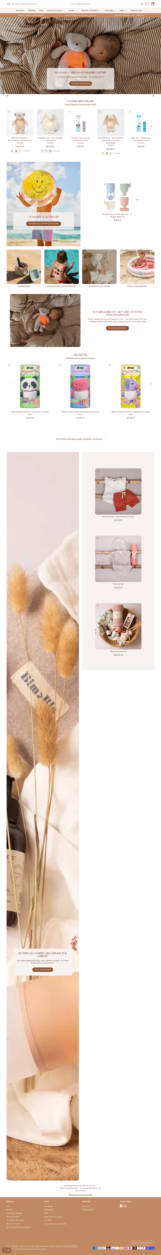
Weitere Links (137, 10)
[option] (80, 15)
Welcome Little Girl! (118, 651)
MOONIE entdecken (117, 328)
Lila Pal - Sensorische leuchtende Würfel (81, 139)
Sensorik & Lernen (55, 10)
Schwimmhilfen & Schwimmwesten (61, 286)
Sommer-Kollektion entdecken (43, 223)
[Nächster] (153, 95)
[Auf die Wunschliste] (9, 111)
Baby (122, 10)
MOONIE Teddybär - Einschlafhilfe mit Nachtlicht (20, 139)
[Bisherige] (8, 95)
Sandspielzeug (24, 286)
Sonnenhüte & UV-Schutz (99, 286)
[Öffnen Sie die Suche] (9, 4)
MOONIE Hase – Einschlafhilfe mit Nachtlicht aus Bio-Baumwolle (110, 140)
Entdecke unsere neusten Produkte (80, 358)
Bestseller (20, 10)
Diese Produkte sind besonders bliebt (80, 104)
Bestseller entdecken (80, 87)
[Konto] (142, 4)
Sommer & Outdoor (90, 10)
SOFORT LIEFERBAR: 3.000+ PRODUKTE (129, 15)
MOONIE (32, 10)
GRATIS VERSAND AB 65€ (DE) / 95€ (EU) (80, 15)
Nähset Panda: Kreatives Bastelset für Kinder (30, 412)
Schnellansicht (20, 132)
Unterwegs (109, 10)
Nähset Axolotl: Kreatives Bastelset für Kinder (80, 412)
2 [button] (80, 95)
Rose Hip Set (118, 584)
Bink (41, 10)
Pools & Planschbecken (137, 286)
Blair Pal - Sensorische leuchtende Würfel (140, 139)
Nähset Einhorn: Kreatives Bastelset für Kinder (131, 412)
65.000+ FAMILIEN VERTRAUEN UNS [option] (31, 15)
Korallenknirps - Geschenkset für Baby (118, 516)
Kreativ (72, 10)
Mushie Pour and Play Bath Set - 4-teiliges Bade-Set (117, 215)
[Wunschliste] (146, 3)
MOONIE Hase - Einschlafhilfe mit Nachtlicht (50, 139)
